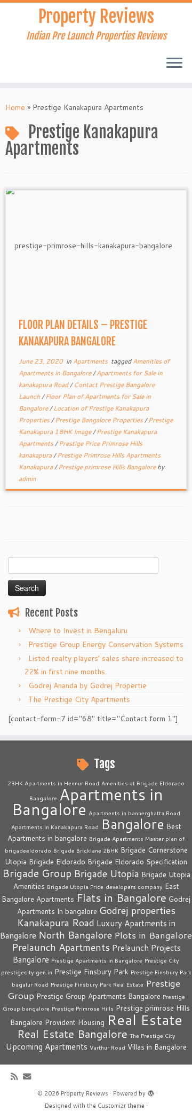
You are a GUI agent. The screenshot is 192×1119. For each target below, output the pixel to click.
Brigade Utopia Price (75, 886)
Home (15, 107)
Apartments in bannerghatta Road (134, 813)
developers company (134, 886)
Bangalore (132, 823)
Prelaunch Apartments (61, 947)
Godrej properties (137, 910)
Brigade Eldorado (57, 861)
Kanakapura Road (55, 922)
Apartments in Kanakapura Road (55, 827)
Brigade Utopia (106, 873)
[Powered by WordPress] (151, 1091)
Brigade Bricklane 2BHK (85, 850)
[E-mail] (29, 1076)
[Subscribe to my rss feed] (17, 1076)
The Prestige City (152, 1035)
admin (27, 478)
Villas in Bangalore (157, 1047)
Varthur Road (107, 1047)
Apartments (91, 361)
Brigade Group (36, 873)
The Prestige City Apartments (79, 699)
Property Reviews (96, 17)
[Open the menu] (174, 64)
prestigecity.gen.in (26, 972)
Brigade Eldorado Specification (137, 861)
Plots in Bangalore (153, 935)
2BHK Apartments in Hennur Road (53, 783)
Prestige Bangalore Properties (100, 419)
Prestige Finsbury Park (91, 971)
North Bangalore (75, 935)
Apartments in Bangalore (87, 801)
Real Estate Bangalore (72, 1034)
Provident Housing (75, 1022)
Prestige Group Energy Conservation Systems (105, 644)
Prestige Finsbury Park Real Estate (97, 984)
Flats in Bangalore (121, 897)
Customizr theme (121, 1105)
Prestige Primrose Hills (83, 1008)
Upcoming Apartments (46, 1046)
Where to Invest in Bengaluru (77, 630)
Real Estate (144, 1019)
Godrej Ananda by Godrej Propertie (87, 685)
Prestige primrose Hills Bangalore (107, 466)
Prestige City (162, 960)
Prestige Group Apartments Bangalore (98, 996)
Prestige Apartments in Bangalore (96, 960)
